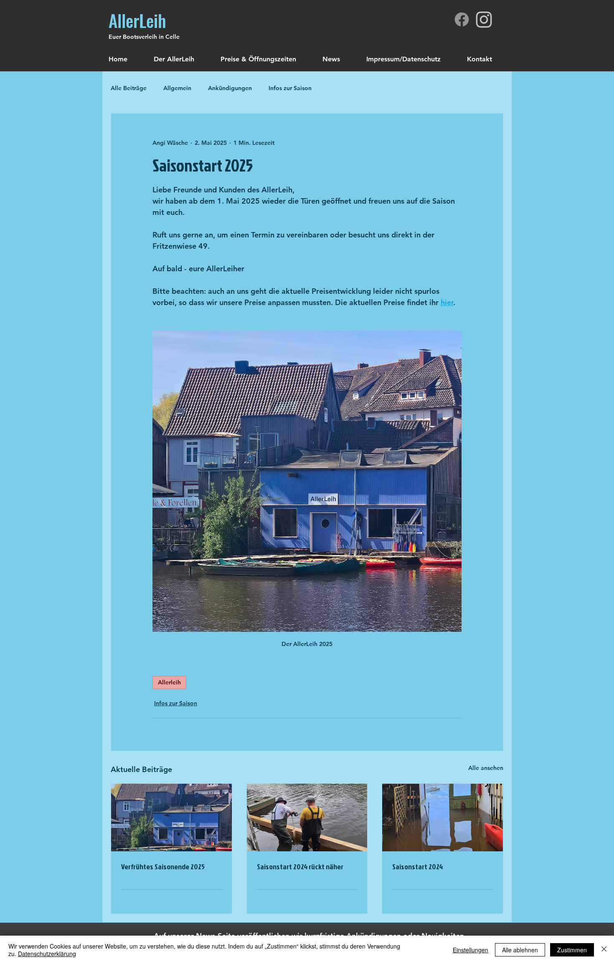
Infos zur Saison (290, 88)
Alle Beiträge (129, 88)
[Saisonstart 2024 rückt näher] (307, 817)
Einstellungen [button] (470, 950)
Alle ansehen (485, 768)
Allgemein (177, 88)
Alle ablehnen (520, 950)
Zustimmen (572, 950)
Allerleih (169, 682)
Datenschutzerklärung (47, 953)
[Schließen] (604, 949)
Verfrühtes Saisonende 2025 (163, 866)
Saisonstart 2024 (417, 866)
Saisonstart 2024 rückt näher (300, 866)
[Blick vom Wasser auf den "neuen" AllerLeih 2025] (171, 817)
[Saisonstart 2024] (442, 817)
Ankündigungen (230, 88)
